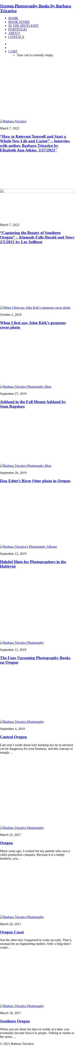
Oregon (6, 843)
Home (13, 18)
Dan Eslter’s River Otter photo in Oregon (35, 481)
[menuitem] (41, 18)
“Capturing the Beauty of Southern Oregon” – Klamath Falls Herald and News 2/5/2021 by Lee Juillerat (37, 237)
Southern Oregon (15, 1021)
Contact (16, 37)
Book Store (19, 22)
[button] (13, 121)
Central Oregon (13, 737)
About (14, 33)
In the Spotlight (23, 25)
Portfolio (17, 29)
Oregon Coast (12, 932)
